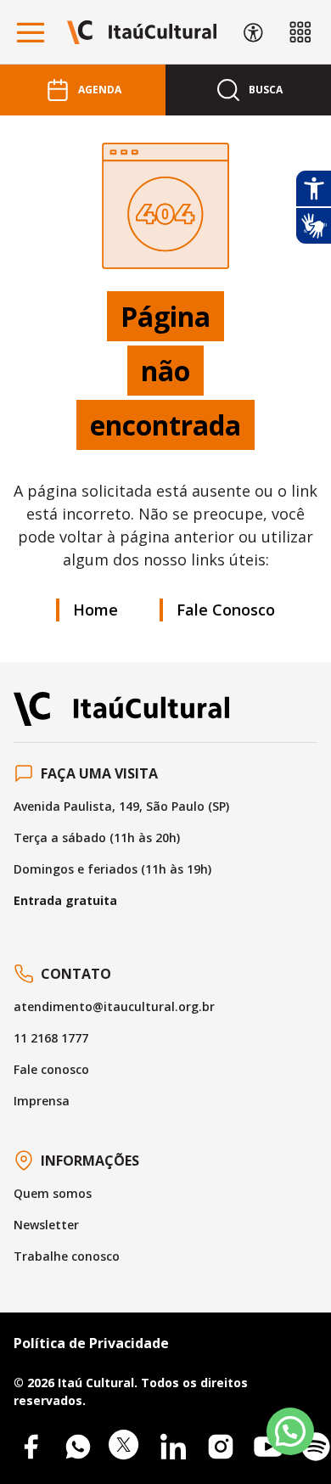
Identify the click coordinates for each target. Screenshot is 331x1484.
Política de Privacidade (91, 1343)
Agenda (99, 89)
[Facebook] (31, 1447)
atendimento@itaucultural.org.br (114, 1006)
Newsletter (46, 1225)
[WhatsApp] (78, 1447)
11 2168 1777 (51, 1038)
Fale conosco (51, 1069)
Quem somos (53, 1193)
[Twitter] (126, 1447)
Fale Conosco (226, 609)
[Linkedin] (173, 1447)
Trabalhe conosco (67, 1256)
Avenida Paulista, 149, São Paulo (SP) (121, 806)
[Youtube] (268, 1447)
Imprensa (42, 1101)
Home (95, 609)
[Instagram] (221, 1447)
